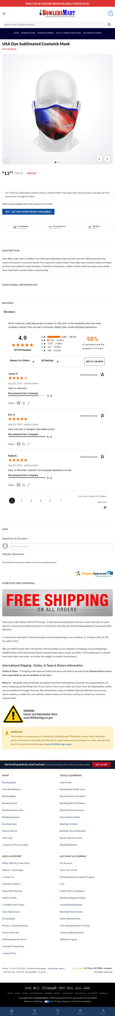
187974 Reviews (25, 350)
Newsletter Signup (56, 968)
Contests (93, 993)
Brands (103, 993)
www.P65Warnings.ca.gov (58, 744)
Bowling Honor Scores (71, 911)
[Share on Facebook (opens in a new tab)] (18, 403)
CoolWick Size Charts (13, 904)
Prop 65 (42, 972)
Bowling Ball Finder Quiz (72, 789)
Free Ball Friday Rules (13, 946)
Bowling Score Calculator (73, 796)
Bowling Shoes (9, 803)
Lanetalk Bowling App (71, 904)
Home (16, 33)
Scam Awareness (10, 911)
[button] (4, 13)
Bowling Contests (69, 823)
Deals (57, 993)
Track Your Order (68, 869)
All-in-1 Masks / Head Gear (68, 33)
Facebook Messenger (36, 968)
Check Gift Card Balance (72, 890)
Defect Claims (9, 897)
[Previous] (99, 159)
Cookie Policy (9, 953)
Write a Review (94, 361)
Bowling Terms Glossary (72, 810)
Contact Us (8, 876)
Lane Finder (66, 782)
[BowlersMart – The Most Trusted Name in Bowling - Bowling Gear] (57, 13)
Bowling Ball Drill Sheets (72, 803)
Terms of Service (10, 932)
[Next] (107, 159)
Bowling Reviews (68, 844)
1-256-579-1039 (17, 968)
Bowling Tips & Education (73, 830)
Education (80, 993)
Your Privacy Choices (59, 1001)
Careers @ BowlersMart (72, 932)
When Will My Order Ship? (16, 863)
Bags (17, 993)
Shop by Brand (9, 830)
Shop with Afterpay (12, 890)
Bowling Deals (9, 823)
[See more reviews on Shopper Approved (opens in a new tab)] (28, 403)
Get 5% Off (103, 765)
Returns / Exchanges (12, 869)
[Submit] (109, 24)
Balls (10, 993)
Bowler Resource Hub (71, 837)
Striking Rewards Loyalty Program (77, 876)
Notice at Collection (33, 1001)
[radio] (59, 337)
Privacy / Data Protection (15, 925)
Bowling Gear (28, 33)
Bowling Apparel (46, 33)
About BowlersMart (70, 918)
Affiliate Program (68, 939)
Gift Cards (7, 837)
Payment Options (11, 883)
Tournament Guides (70, 817)
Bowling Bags (9, 796)
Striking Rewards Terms (14, 939)
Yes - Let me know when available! (28, 211)
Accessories (36, 993)
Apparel (48, 993)
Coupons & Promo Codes (15, 844)
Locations (67, 993)
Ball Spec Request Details (73, 897)
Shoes (25, 993)
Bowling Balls (9, 782)
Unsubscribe (9, 972)
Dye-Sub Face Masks (92, 33)
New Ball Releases (11, 789)
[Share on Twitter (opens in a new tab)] (23, 403)
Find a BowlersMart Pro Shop (75, 925)
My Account (66, 863)
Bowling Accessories (12, 810)
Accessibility (8, 918)
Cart (62, 883)
